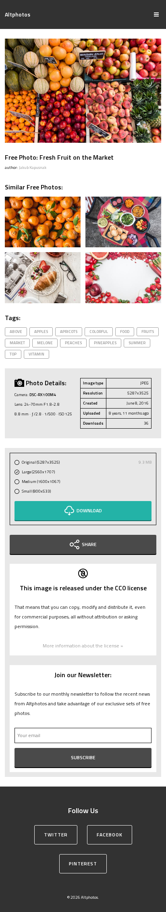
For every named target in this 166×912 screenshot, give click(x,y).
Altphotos (17, 14)
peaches (73, 343)
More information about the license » (83, 645)
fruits (147, 332)
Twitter (56, 834)
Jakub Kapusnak (32, 167)
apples (41, 332)
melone (45, 343)
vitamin (36, 354)
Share (89, 544)
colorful (98, 332)
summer (137, 343)
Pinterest (83, 863)
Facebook (109, 834)
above (16, 332)
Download (89, 510)
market (17, 343)
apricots (68, 332)
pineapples (105, 343)
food (124, 332)
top (13, 354)
